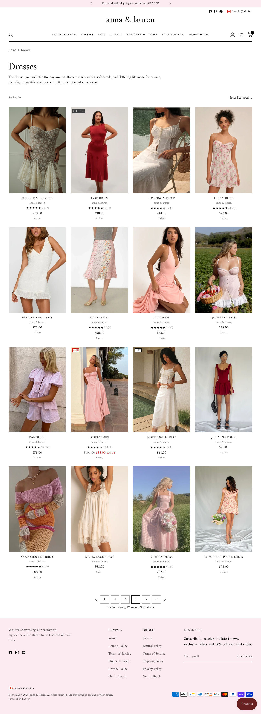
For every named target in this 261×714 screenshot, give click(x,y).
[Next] (170, 3)
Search (112, 638)
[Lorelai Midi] (99, 389)
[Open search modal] (11, 35)
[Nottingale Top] (161, 150)
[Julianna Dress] (223, 389)
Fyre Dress (99, 198)
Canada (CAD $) (241, 11)
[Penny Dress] (223, 150)
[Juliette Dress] (223, 270)
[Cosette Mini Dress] (37, 150)
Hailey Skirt (99, 317)
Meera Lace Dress (99, 557)
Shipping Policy (118, 661)
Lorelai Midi (99, 437)
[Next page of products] (165, 599)
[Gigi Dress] (161, 270)
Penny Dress (224, 198)
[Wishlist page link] (241, 34)
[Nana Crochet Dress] (37, 509)
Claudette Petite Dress (224, 557)
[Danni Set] (37, 389)
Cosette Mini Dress (37, 198)
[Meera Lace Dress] (99, 509)
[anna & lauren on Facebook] (210, 11)
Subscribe (244, 656)
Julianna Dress (224, 437)
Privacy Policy (117, 669)
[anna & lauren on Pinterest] (221, 11)
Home (12, 50)
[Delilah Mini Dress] (37, 270)
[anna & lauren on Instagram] (216, 11)
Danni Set (37, 437)
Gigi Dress (162, 317)
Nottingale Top (161, 198)
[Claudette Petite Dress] (223, 509)
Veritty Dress (162, 557)
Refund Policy (117, 646)
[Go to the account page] (233, 35)
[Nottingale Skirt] (161, 389)
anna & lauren (38, 695)
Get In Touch (117, 677)
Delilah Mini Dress (37, 317)
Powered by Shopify (19, 699)
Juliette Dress (224, 317)
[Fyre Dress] (99, 150)
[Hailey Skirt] (99, 270)
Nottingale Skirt (161, 437)
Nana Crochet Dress (37, 557)
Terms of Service (119, 654)
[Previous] (91, 3)
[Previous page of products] (96, 599)
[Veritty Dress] (161, 509)
